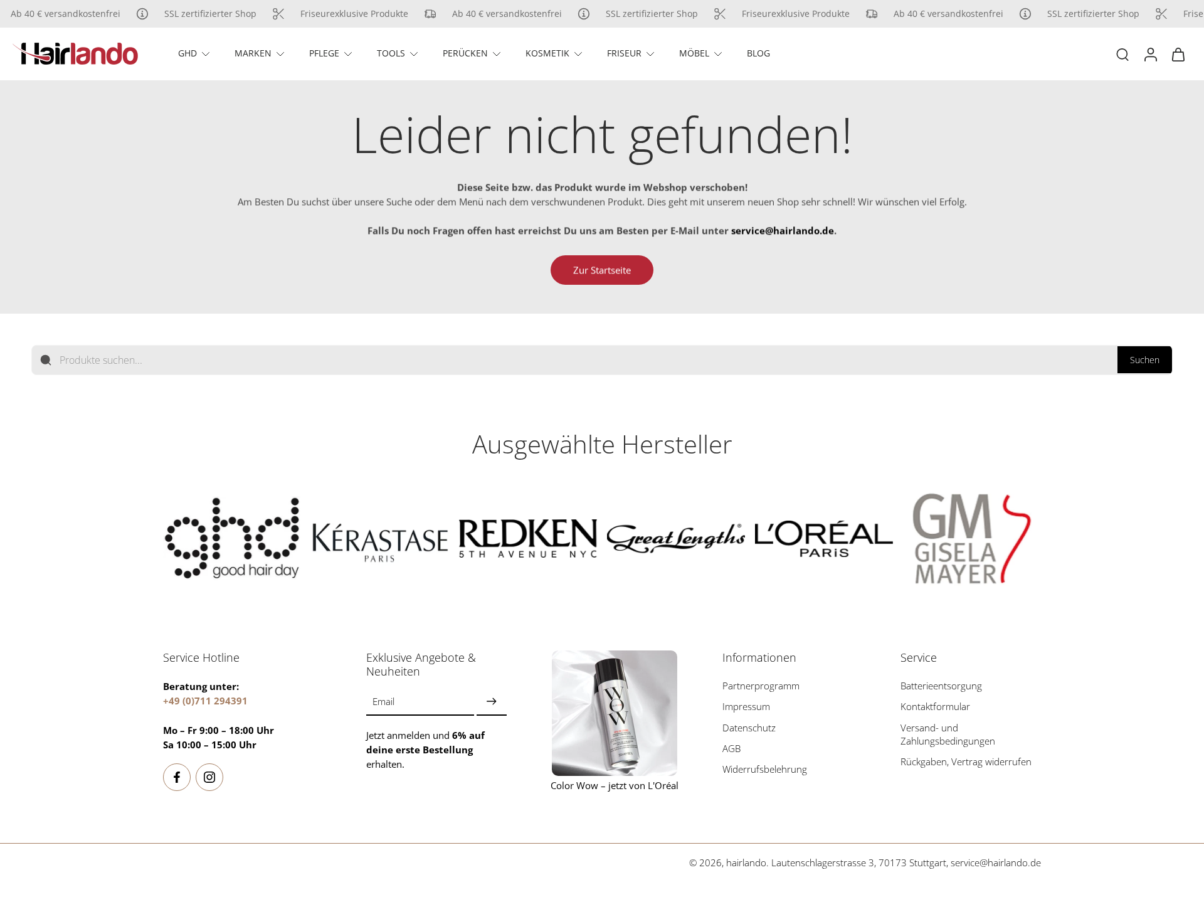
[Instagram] (209, 777)
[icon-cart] (1177, 54)
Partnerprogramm (761, 685)
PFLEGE (324, 53)
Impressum (746, 706)
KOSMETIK (547, 53)
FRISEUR (624, 53)
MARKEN (253, 53)
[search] (1122, 53)
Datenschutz (749, 727)
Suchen (1144, 360)
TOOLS (391, 53)
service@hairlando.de (996, 862)
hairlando (746, 862)
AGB (731, 748)
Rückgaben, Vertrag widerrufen (966, 761)
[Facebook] (177, 777)
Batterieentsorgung (941, 685)
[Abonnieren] (492, 701)
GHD (187, 53)
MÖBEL (694, 53)
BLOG (758, 53)
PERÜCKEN (465, 53)
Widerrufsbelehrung (764, 769)
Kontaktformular (935, 706)
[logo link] (232, 538)
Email (383, 701)
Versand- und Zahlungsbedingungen (947, 734)
